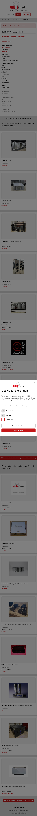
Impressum (28, 406)
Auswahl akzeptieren (18, 426)
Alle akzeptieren (18, 430)
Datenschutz (19, 406)
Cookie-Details (10, 406)
